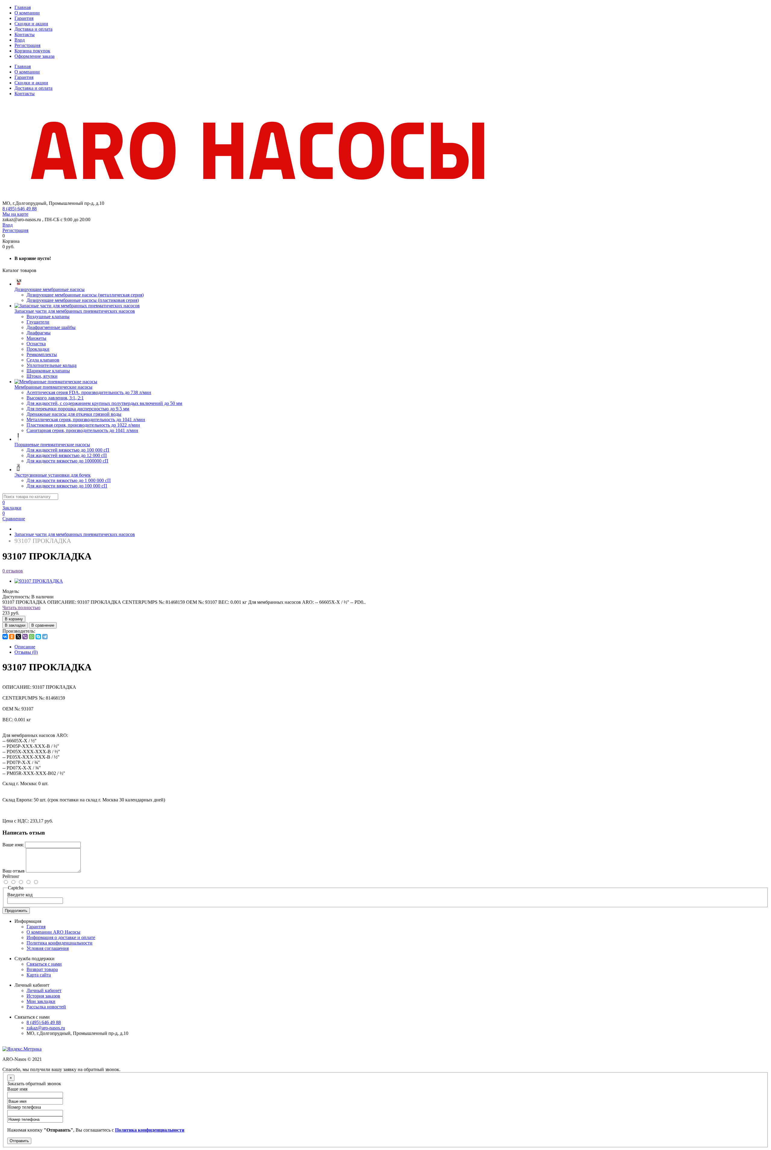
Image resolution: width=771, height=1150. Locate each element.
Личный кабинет (44, 990)
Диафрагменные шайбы (51, 327)
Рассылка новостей (46, 1006)
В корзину (14, 619)
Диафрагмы (39, 332)
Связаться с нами (44, 964)
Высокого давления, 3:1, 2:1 (55, 397)
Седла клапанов (43, 359)
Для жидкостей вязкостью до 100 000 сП (68, 450)
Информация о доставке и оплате (61, 937)
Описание (24, 646)
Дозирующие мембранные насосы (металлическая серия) (85, 294)
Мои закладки (41, 1001)
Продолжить (16, 910)
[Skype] (38, 636)
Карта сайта (39, 974)
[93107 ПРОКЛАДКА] (38, 581)
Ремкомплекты (42, 354)
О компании (27, 12)
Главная (22, 7)
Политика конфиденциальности (59, 942)
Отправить (19, 1141)
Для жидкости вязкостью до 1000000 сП (67, 460)
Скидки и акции (31, 23)
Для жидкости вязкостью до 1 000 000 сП (69, 480)
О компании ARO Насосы (53, 932)
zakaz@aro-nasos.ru (46, 1027)
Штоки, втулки (42, 376)
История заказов (43, 995)
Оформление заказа (34, 56)
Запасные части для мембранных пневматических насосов (74, 534)
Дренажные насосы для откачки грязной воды (74, 414)
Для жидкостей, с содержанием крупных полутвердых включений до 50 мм (104, 403)
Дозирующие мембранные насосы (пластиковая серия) (83, 300)
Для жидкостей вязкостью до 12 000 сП (67, 455)
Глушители (38, 321)
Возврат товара (42, 969)
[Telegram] (45, 636)
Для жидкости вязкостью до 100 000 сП (67, 485)
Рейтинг (11, 876)
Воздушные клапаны (48, 316)
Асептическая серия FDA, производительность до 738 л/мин (89, 392)
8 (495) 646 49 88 (19, 208)
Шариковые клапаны (48, 370)
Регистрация (27, 45)
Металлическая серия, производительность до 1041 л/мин (86, 419)
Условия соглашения (48, 948)
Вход (19, 39)
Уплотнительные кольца (51, 365)
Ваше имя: (13, 844)
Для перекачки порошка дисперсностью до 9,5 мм (78, 408)
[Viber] (25, 636)
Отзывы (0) (26, 652)
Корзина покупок (32, 50)
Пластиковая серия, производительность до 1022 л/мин (83, 425)
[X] (18, 636)
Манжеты (36, 338)
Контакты (24, 34)
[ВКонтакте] (5, 636)
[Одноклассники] (11, 636)
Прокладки (38, 349)
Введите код (20, 894)
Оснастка (36, 343)
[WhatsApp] (31, 636)
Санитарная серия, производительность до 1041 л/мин (82, 430)
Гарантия (23, 18)
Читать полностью (21, 607)
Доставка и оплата (33, 29)
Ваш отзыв (13, 870)
